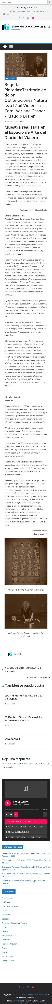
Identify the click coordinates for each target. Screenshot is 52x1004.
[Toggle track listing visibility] (45, 814)
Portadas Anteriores (10, 944)
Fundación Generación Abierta (14, 923)
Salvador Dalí (12, 739)
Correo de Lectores (10, 906)
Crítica (4, 910)
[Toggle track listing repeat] (16, 814)
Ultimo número (8, 960)
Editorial (21, 121)
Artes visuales (11, 79)
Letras (4, 927)
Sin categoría (7, 956)
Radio (4, 948)
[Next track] (11, 814)
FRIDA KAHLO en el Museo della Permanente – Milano (23, 718)
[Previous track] (7, 814)
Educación (6, 914)
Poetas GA (6, 939)
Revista (5, 952)
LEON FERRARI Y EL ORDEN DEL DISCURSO (23, 697)
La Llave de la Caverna (36, 677)
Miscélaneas (7, 935)
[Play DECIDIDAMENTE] (8, 803)
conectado (28, 763)
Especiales (6, 919)
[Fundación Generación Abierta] (5, 47)
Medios (5, 931)
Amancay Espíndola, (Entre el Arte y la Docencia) (23, 669)
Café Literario (7, 902)
